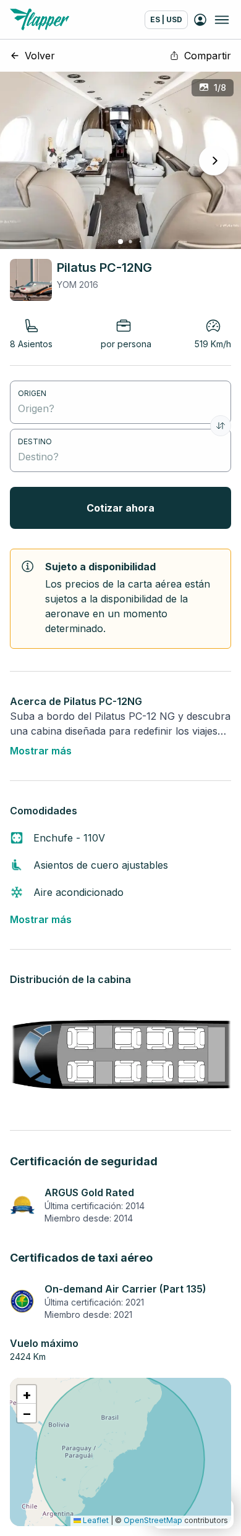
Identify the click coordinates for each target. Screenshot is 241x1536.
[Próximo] (214, 160)
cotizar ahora (120, 508)
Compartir (207, 55)
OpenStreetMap (153, 1520)
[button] (26, 1394)
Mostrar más (41, 751)
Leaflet (95, 1520)
